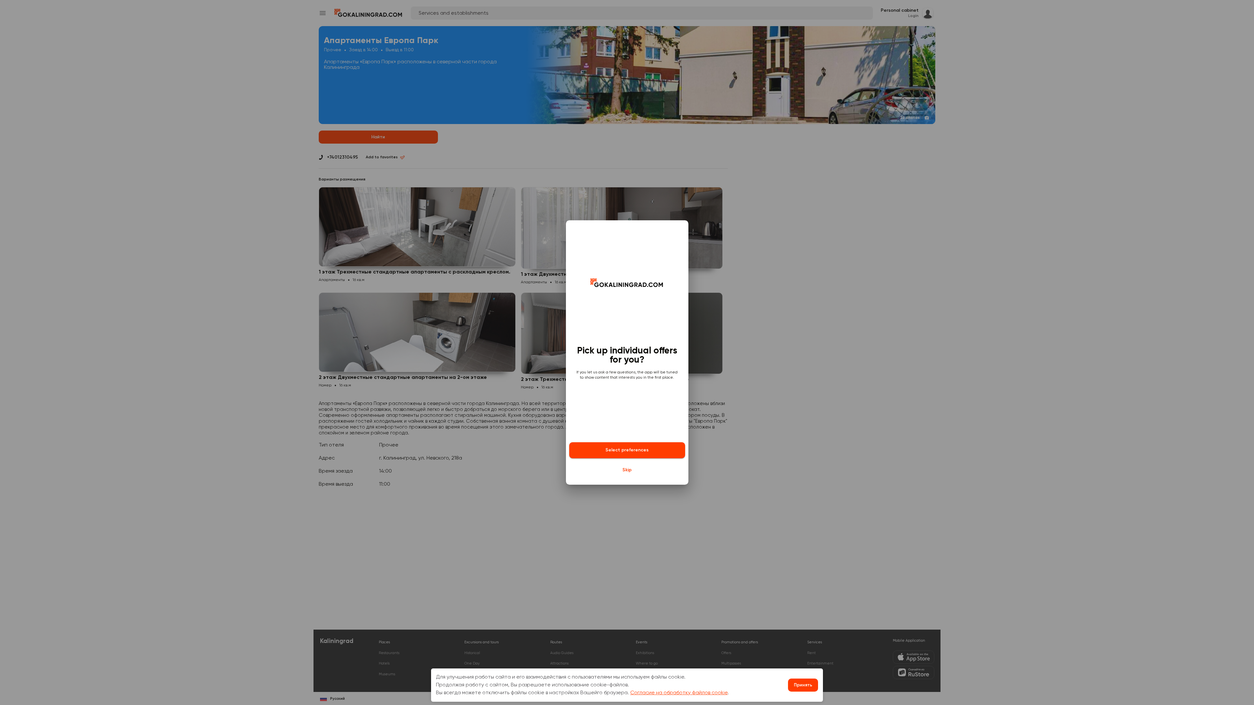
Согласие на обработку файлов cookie (679, 693)
